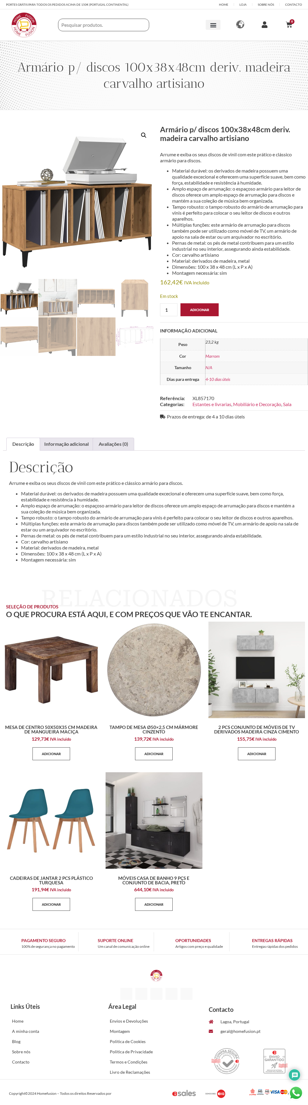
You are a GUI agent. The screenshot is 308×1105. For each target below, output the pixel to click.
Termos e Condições (128, 1061)
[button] (213, 25)
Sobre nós (21, 1051)
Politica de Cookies (128, 1041)
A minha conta (25, 1031)
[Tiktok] (156, 994)
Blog (16, 1041)
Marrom (212, 356)
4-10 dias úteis (217, 379)
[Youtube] (186, 994)
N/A (208, 367)
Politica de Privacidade (131, 1051)
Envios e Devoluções (129, 1021)
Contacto (20, 1061)
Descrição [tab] (23, 444)
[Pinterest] (171, 994)
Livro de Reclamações (130, 1072)
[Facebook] (126, 994)
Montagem (120, 1031)
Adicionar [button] (51, 754)
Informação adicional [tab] (66, 444)
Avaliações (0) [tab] (113, 444)
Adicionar (199, 310)
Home (17, 1021)
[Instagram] (141, 994)
